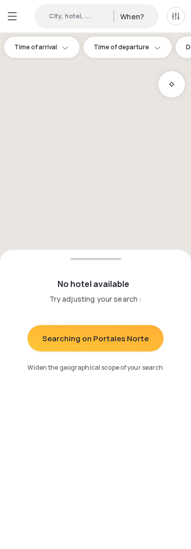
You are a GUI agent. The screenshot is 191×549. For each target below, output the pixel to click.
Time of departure (121, 47)
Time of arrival (35, 47)
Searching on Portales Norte (95, 338)
